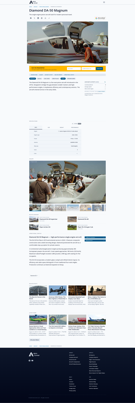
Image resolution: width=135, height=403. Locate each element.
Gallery (41, 74)
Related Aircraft (58, 74)
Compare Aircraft (73, 357)
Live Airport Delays (93, 368)
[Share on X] (34, 18)
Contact (71, 381)
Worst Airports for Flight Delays (97, 373)
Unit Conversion (93, 386)
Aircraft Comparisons (74, 361)
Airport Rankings (93, 366)
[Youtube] (32, 360)
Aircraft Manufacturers (75, 364)
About (70, 379)
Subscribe (99, 68)
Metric (75, 123)
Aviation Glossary (93, 384)
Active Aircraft (72, 359)
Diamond (32, 78)
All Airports (92, 355)
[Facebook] (29, 360)
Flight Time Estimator (94, 359)
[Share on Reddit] (41, 18)
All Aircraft (72, 355)
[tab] (35, 127)
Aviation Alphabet (93, 388)
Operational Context (69, 74)
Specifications (34, 74)
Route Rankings (93, 364)
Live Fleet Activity (49, 74)
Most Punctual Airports (95, 370)
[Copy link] (49, 18)
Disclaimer (71, 384)
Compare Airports (93, 357)
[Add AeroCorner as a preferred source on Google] (100, 18)
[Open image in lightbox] (67, 182)
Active (63, 78)
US (72, 123)
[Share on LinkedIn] (38, 18)
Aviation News (92, 379)
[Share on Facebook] (30, 18)
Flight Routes (92, 361)
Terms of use (72, 386)
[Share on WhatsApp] (45, 18)
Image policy (72, 388)
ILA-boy (103, 202)
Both (79, 123)
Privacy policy (72, 390)
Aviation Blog (92, 381)
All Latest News (34, 340)
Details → (102, 91)
